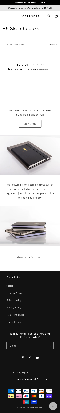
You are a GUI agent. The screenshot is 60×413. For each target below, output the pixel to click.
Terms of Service (15, 293)
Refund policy (13, 300)
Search (10, 285)
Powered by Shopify (37, 407)
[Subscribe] (49, 345)
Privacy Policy (13, 307)
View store (30, 123)
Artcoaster (26, 407)
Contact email (13, 322)
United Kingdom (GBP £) (28, 379)
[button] (4, 16)
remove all (45, 69)
